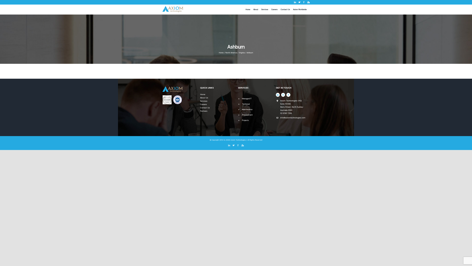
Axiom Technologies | (238, 140)
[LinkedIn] (278, 95)
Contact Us (205, 108)
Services (203, 101)
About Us (204, 98)
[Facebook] (288, 95)
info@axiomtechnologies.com (292, 118)
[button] (255, 98)
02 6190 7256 (286, 113)
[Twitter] (283, 95)
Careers (203, 104)
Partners (203, 111)
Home (202, 94)
